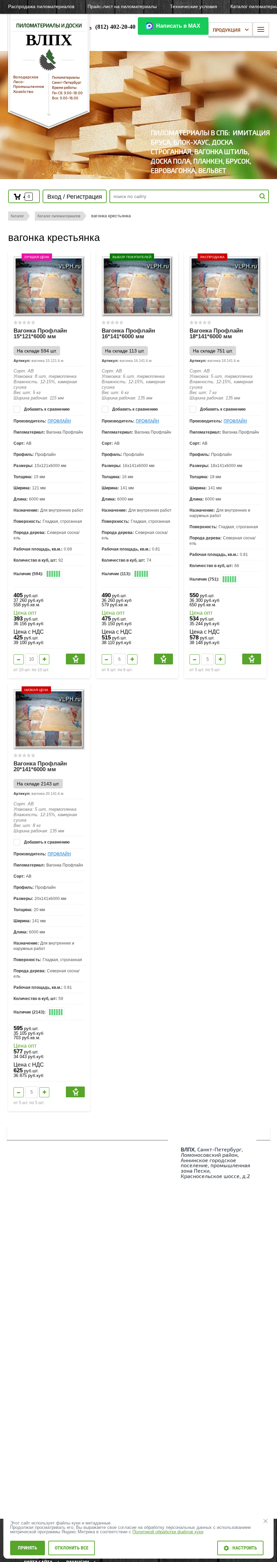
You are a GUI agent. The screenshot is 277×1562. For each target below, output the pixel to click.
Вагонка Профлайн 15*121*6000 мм (40, 333)
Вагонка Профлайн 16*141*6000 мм (128, 333)
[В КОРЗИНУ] (75, 659)
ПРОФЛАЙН (59, 421)
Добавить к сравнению (46, 409)
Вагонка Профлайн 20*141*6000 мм (40, 766)
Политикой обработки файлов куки (167, 1531)
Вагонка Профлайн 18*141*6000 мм (216, 333)
